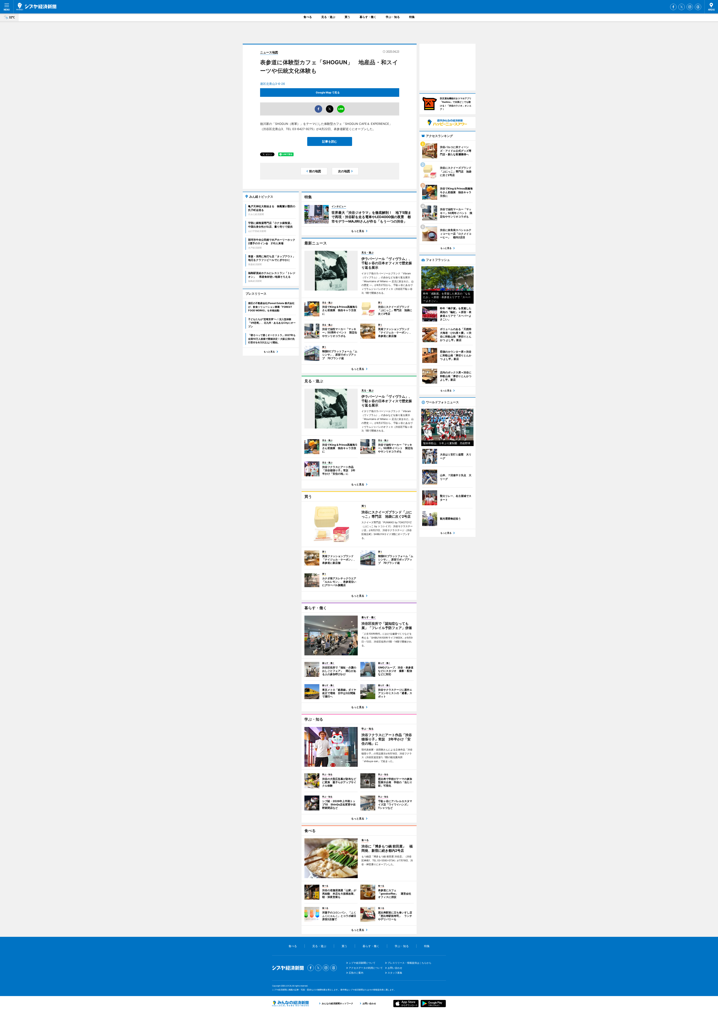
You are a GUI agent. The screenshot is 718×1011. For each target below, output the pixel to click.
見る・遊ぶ (328, 17)
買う (347, 17)
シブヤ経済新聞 (36, 6)
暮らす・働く (368, 17)
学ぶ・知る (393, 17)
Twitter (681, 7)
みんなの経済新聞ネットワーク (290, 1003)
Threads (698, 7)
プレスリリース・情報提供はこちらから (409, 962)
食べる (307, 17)
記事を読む (329, 141)
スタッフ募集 (395, 972)
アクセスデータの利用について (366, 967)
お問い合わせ (395, 967)
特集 (412, 17)
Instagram (690, 7)
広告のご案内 (356, 972)
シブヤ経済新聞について (362, 962)
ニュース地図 (269, 52)
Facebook (673, 7)
